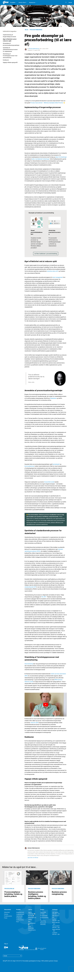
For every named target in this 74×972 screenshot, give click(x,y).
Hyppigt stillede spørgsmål (10, 62)
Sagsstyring (43, 921)
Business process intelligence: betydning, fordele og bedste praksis (37, 895)
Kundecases (19, 918)
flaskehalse (53, 398)
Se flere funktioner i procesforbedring (45, 253)
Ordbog (30, 919)
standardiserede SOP (30, 587)
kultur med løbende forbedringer (40, 159)
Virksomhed (7, 912)
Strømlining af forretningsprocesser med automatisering (10, 55)
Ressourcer (32, 2)
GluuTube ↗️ (31, 915)
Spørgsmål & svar (32, 917)
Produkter (12, 2)
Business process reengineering (59, 893)
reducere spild (34, 722)
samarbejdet (56, 464)
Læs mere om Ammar (33, 857)
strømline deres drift (52, 271)
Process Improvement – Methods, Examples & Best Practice (46, 102)
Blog (26, 29)
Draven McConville (49, 482)
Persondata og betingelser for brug (31, 961)
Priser (17, 921)
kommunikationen (29, 466)
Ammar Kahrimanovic (34, 48)
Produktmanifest (8, 916)
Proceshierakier (43, 915)
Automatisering (29, 663)
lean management (58, 277)
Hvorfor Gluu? (22, 2)
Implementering (19, 919)
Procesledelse (9, 888)
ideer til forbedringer (61, 157)
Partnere (6, 914)
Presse (5, 918)
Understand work (20, 912)
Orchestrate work (20, 914)
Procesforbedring (36, 29)
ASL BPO (43, 597)
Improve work (19, 916)
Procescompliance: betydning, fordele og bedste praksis (13, 894)
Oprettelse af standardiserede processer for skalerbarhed (10, 49)
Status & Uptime (32, 930)
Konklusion (6, 60)
